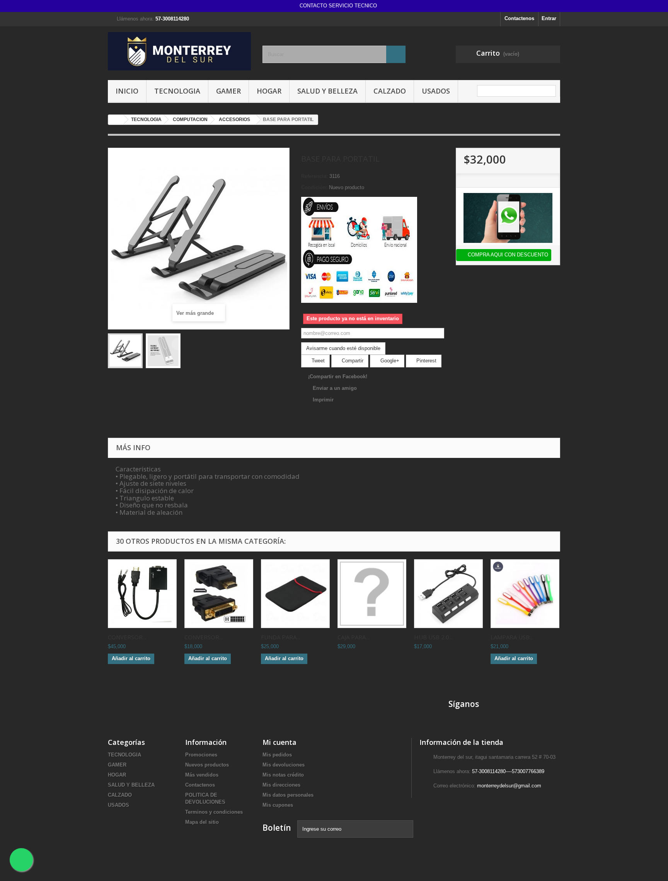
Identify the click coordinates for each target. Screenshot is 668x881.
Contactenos (519, 18)
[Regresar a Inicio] (116, 120)
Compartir (351, 361)
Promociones (201, 755)
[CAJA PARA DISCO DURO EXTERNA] (371, 593)
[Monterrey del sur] (179, 51)
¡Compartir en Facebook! (337, 376)
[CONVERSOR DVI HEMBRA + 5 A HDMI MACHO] (218, 593)
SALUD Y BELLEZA (327, 91)
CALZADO (389, 91)
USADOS (436, 91)
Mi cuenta (279, 742)
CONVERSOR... (127, 637)
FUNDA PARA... (280, 637)
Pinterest (425, 361)
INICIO (127, 91)
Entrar (549, 18)
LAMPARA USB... (512, 637)
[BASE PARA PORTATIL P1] (125, 351)
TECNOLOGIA (177, 91)
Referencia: (314, 176)
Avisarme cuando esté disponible (343, 348)
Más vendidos (201, 775)
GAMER (228, 91)
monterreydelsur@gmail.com (509, 786)
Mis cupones (277, 805)
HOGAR (269, 91)
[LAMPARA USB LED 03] (525, 593)
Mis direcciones (281, 785)
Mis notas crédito (283, 775)
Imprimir (323, 400)
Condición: (314, 187)
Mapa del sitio (202, 822)
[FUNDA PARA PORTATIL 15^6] (295, 593)
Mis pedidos (277, 755)
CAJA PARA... (353, 637)
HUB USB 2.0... (433, 637)
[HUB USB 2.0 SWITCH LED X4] (448, 593)
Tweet (317, 361)
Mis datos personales (288, 795)
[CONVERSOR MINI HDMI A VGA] (142, 593)
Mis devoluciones (283, 765)
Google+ (389, 361)
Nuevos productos (207, 765)
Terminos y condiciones (214, 812)
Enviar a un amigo (335, 388)
